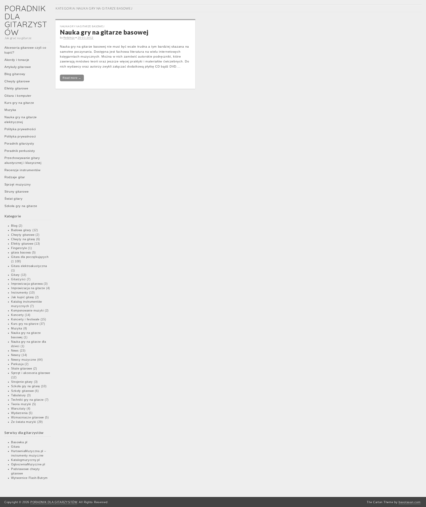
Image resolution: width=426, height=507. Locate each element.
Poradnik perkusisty (19, 151)
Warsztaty (18, 408)
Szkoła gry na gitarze (20, 206)
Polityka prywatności (20, 129)
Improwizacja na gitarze (28, 288)
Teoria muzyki (21, 404)
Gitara (15, 446)
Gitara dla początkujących (30, 257)
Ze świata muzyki (23, 422)
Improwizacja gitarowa (27, 283)
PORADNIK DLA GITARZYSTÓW (25, 20)
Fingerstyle (19, 248)
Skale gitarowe (21, 368)
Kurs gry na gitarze (19, 102)
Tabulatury (18, 395)
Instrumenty (19, 292)
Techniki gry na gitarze (27, 399)
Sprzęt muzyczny (17, 184)
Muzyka (10, 110)
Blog (14, 225)
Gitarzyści (18, 279)
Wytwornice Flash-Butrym (29, 478)
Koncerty (17, 315)
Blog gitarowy (14, 74)
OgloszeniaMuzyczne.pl (28, 464)
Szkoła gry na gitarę (25, 386)
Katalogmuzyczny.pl (25, 460)
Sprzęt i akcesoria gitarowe (30, 373)
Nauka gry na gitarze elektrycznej (20, 119)
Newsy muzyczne (23, 359)
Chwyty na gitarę (23, 239)
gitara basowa (21, 252)
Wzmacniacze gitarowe (27, 417)
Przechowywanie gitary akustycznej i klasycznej (22, 160)
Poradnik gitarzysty (19, 143)
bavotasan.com (409, 502)
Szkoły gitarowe (22, 391)
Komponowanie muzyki (27, 310)
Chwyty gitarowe (17, 81)
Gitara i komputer (18, 95)
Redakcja (69, 37)
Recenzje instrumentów (22, 170)
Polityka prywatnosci (20, 136)
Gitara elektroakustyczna (29, 266)
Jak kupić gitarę (22, 297)
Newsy (16, 355)
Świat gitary (13, 198)
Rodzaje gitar (14, 177)
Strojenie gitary (22, 381)
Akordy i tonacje (16, 60)
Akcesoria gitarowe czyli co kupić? (25, 50)
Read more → (72, 77)
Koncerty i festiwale (25, 319)
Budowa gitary (21, 230)
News (15, 350)
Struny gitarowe (16, 191)
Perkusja (17, 364)
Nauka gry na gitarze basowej (82, 26)
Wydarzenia (19, 413)
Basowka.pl (19, 442)
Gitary (15, 275)
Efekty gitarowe (16, 88)
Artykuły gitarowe (17, 67)
